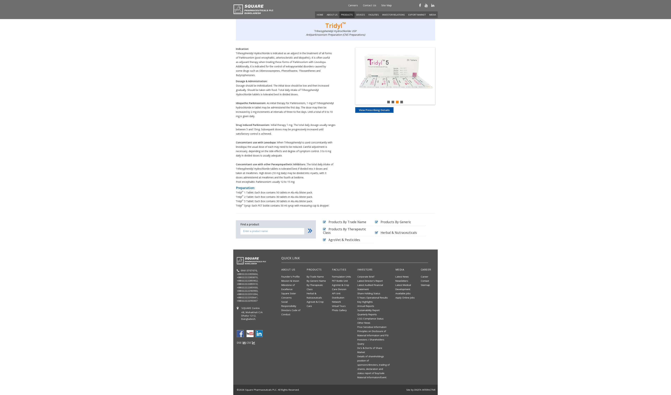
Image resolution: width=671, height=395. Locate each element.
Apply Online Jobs (405, 297)
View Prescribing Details (374, 110)
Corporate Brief (365, 276)
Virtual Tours (339, 306)
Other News (363, 322)
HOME (320, 14)
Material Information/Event (371, 377)
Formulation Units (341, 276)
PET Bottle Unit (340, 280)
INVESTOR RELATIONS (393, 14)
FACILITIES (374, 14)
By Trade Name (315, 276)
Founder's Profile (290, 276)
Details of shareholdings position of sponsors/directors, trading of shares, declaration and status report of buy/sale (373, 365)
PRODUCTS (347, 14)
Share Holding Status (368, 293)
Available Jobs (403, 293)
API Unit (336, 293)
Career (424, 276)
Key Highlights (365, 301)
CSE (249, 342)
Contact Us (369, 5)
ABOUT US (332, 14)
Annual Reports (365, 306)
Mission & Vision (290, 280)
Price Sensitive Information (372, 327)
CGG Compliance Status (370, 318)
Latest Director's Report (370, 280)
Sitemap (425, 285)
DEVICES (360, 14)
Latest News (402, 276)
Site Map (386, 5)
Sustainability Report (368, 310)
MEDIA (432, 14)
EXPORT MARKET (417, 14)
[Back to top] (661, 387)
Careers (353, 5)
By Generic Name (316, 280)
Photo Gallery (339, 310)
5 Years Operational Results (372, 297)
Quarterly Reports (367, 314)
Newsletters (401, 280)
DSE (239, 342)
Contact (425, 280)
